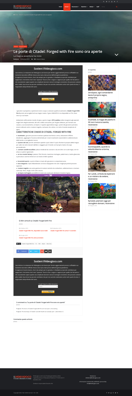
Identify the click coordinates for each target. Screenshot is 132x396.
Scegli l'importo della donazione (48, 91)
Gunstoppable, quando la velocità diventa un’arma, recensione (99, 149)
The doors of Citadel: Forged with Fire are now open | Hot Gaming (39, 308)
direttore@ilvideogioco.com (93, 378)
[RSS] (103, 1)
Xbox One (49, 243)
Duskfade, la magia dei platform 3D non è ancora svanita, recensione (101, 122)
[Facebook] (117, 1)
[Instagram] (109, 1)
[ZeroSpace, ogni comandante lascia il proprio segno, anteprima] (102, 83)
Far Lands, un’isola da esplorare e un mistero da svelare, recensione (101, 176)
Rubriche (83, 6)
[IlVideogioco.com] (22, 6)
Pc (36, 243)
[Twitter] (114, 1)
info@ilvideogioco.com (93, 383)
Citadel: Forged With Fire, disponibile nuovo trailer (33, 231)
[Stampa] (50, 251)
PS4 (39, 243)
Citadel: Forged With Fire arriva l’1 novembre (63, 231)
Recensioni (75, 6)
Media (91, 6)
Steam (43, 243)
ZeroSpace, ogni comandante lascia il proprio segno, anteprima (100, 95)
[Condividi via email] (46, 251)
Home (60, 6)
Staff (98, 6)
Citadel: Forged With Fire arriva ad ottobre (31, 238)
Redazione (16, 59)
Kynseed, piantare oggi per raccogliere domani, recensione (101, 202)
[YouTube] (111, 1)
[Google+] (42, 251)
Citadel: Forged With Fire (28, 243)
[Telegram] (106, 1)
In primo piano (22, 46)
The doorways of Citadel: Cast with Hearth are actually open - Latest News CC (43, 311)
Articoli (66, 6)
